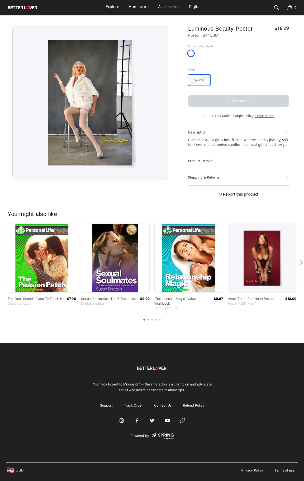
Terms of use (284, 470)
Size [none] (191, 70)
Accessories (168, 6)
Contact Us (162, 405)
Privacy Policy (252, 470)
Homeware (139, 6)
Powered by (139, 436)
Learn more (264, 116)
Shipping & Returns (203, 177)
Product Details (200, 161)
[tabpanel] (90, 102)
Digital (194, 6)
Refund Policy (193, 405)
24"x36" (199, 80)
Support (106, 405)
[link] (42, 258)
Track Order (133, 405)
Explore (112, 6)
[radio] (199, 80)
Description (197, 132)
